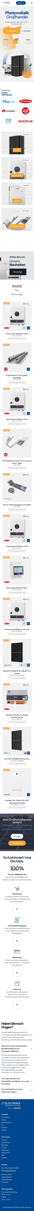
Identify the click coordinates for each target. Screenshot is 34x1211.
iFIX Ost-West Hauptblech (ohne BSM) (17, 505)
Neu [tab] (17, 290)
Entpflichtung (5, 1142)
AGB (2, 1155)
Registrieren (18, 843)
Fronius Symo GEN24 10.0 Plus (17, 334)
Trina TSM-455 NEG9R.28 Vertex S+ (17, 759)
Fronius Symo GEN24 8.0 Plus (17, 546)
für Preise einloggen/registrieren (17, 338)
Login (18, 836)
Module (3, 1120)
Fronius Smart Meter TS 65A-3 (17, 588)
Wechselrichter (6, 1122)
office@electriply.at (9, 1170)
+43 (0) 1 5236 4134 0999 (11, 1168)
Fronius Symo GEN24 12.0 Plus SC (17, 629)
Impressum (5, 1150)
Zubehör (4, 1130)
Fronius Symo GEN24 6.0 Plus (17, 419)
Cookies (4, 1157)
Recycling (4, 1145)
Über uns (4, 1140)
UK (2, 1125)
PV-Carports (5, 1117)
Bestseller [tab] (17, 285)
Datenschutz (5, 1152)
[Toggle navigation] (32, 3)
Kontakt (4, 1147)
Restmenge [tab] (17, 294)
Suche (20, 3)
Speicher (4, 1127)
